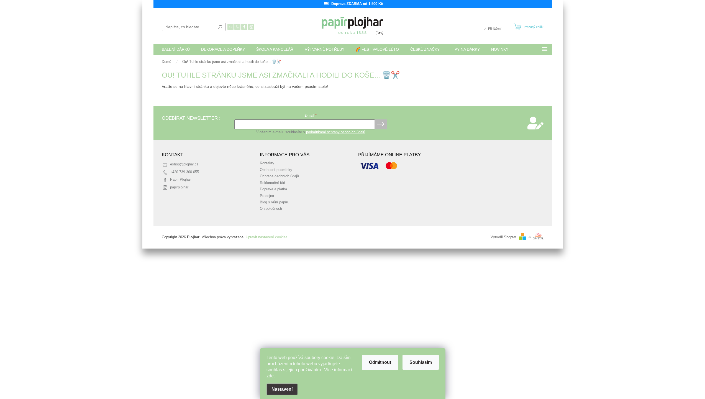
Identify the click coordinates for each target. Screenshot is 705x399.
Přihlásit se (381, 124)
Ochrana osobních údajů (279, 176)
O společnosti (271, 209)
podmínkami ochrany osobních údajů (335, 132)
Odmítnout (380, 362)
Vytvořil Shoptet (503, 237)
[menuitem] (175, 49)
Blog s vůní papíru (274, 202)
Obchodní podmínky (276, 170)
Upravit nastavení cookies (267, 237)
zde (270, 376)
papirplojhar (179, 187)
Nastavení (282, 389)
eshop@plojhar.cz (184, 164)
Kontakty (267, 163)
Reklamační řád (272, 183)
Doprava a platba (273, 189)
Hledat (220, 26)
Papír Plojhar (180, 179)
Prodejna (267, 196)
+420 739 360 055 (184, 172)
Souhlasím (420, 362)
